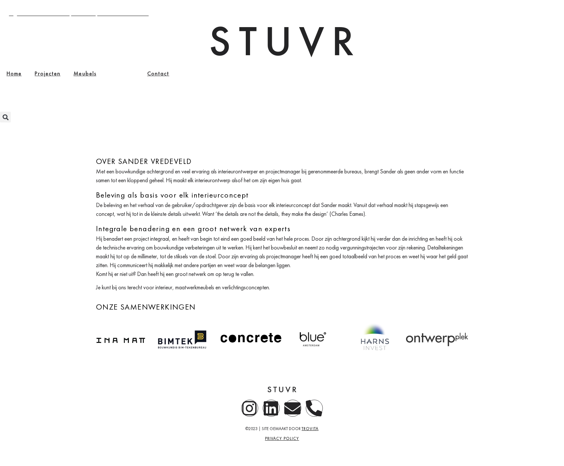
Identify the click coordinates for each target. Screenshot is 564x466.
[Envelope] (292, 408)
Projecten (47, 73)
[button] (5, 117)
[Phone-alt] (314, 408)
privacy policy (282, 438)
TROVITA (310, 428)
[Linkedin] (271, 408)
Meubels (84, 73)
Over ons (121, 73)
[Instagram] (249, 408)
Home (14, 73)
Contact (158, 73)
